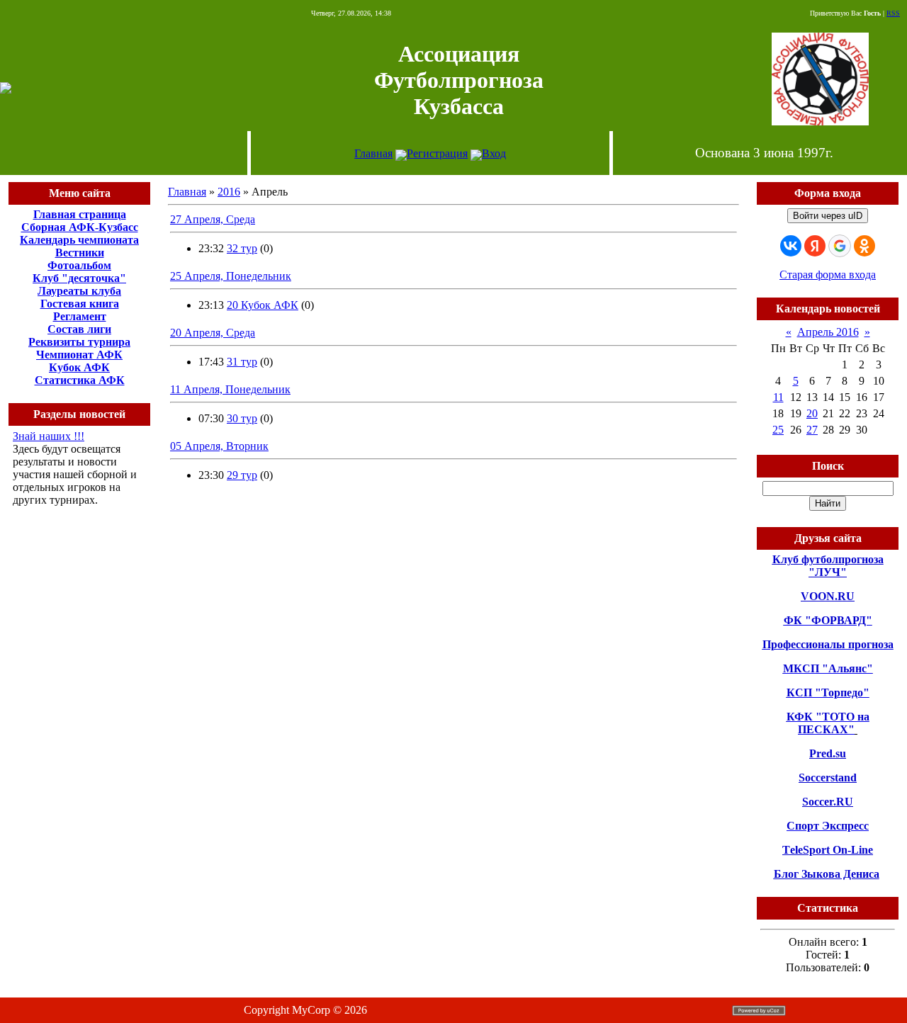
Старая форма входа (827, 275)
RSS (893, 13)
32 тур (242, 248)
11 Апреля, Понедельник (230, 389)
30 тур (242, 418)
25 (778, 430)
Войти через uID (827, 215)
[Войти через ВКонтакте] (790, 245)
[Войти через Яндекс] (815, 245)
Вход (494, 153)
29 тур (242, 475)
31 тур (242, 362)
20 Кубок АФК (262, 305)
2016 (229, 192)
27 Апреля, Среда (212, 219)
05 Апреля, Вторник (219, 446)
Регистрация (437, 153)
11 (778, 397)
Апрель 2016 (828, 332)
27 (812, 430)
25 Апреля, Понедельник (230, 276)
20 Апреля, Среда (212, 333)
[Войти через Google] (839, 245)
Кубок (65, 367)
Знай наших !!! (48, 436)
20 (812, 413)
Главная (373, 153)
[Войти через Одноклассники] (864, 245)
